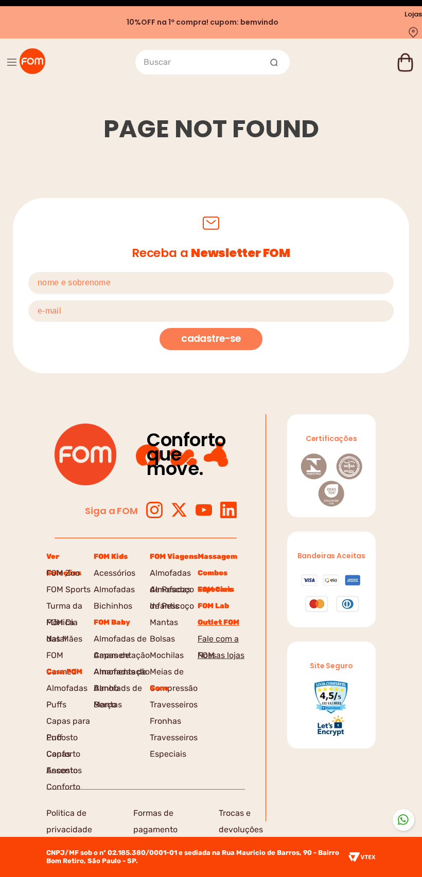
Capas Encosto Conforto (63, 755)
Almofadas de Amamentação (122, 640)
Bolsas (162, 639)
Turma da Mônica (64, 607)
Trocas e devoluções (241, 814)
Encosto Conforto (63, 739)
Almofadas (66, 688)
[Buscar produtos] (275, 62)
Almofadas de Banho (120, 673)
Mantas (108, 704)
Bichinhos (113, 606)
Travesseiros (174, 704)
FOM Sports (68, 589)
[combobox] (212, 62)
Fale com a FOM (218, 640)
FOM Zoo (63, 573)
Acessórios (114, 573)
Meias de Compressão (174, 673)
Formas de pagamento (155, 814)
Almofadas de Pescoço (172, 574)
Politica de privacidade (69, 814)
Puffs (56, 704)
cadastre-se (211, 338)
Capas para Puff (68, 722)
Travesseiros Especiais (174, 739)
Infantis (164, 606)
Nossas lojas (221, 655)
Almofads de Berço (118, 690)
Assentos (64, 770)
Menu (12, 62)
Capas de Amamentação (122, 657)
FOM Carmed (61, 657)
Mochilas (167, 655)
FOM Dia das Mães (64, 624)
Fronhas (165, 721)
